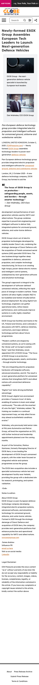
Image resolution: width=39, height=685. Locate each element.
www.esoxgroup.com (10, 537)
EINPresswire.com (14, 145)
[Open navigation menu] (4, 20)
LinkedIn (5, 554)
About (9, 672)
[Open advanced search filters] (29, 20)
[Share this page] (35, 20)
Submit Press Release (19, 676)
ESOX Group (13, 149)
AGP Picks (5, 3)
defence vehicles (18, 155)
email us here (7, 548)
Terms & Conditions (19, 681)
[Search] (24, 20)
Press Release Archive (23, 672)
